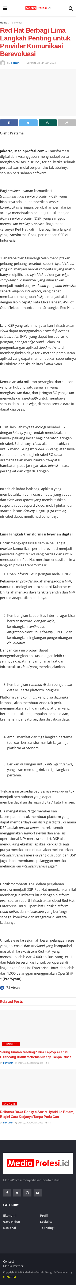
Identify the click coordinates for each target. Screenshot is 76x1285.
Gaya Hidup (11, 1222)
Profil (44, 1215)
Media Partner (13, 1266)
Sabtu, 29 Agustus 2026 (30, 1062)
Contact (8, 1261)
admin (15, 63)
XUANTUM (9, 1277)
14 (49, 1122)
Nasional (9, 1228)
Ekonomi (9, 1103)
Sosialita (46, 1222)
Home (3, 22)
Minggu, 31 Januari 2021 (41, 63)
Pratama (8, 1062)
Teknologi (16, 22)
